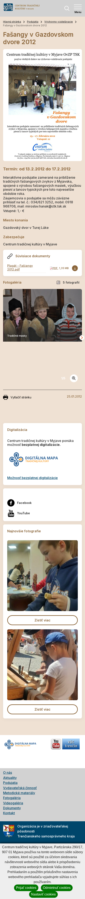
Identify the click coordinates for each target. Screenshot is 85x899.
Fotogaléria (12, 798)
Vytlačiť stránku (21, 397)
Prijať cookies (26, 887)
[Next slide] (81, 337)
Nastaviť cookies (43, 894)
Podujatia (32, 21)
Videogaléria (13, 803)
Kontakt (9, 813)
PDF (55, 268)
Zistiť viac (42, 620)
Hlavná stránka (12, 21)
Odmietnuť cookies (57, 887)
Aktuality (10, 778)
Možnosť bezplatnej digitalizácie (32, 478)
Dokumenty (12, 808)
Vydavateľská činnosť (20, 788)
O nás (7, 772)
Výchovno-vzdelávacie (58, 21)
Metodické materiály (19, 793)
